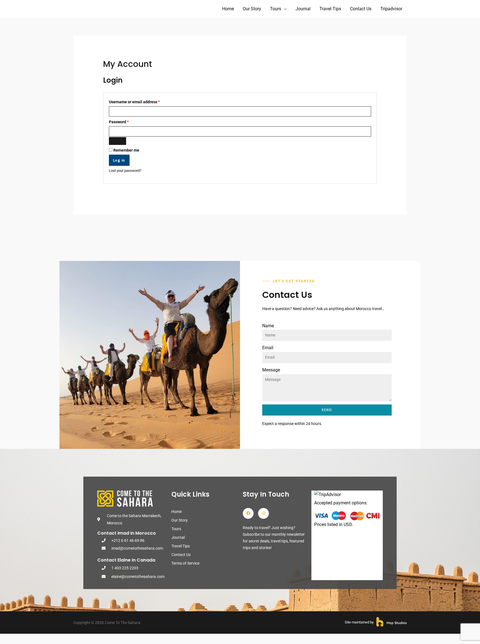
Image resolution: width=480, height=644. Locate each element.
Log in (119, 160)
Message (271, 370)
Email (267, 347)
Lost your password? (125, 170)
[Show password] (117, 141)
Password (126, 121)
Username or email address (142, 101)
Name (268, 325)
